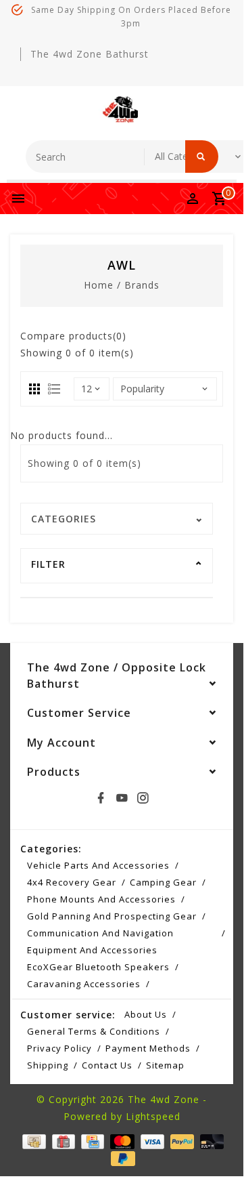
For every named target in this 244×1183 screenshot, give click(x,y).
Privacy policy (59, 1048)
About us (145, 1014)
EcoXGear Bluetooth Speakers (98, 967)
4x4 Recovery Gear (71, 882)
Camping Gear (163, 882)
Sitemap (165, 1065)
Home (99, 284)
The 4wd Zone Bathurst (89, 53)
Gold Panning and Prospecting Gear (112, 916)
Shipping (47, 1065)
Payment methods (148, 1048)
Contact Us (107, 1065)
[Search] (201, 156)
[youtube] (121, 798)
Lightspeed (153, 1116)
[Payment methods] (32, 1140)
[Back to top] (216, 1145)
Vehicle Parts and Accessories (98, 865)
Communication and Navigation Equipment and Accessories (100, 941)
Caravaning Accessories (84, 984)
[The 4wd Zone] (122, 109)
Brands (142, 284)
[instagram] (142, 798)
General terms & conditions (93, 1031)
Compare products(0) (73, 335)
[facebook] (100, 798)
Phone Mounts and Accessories (101, 899)
